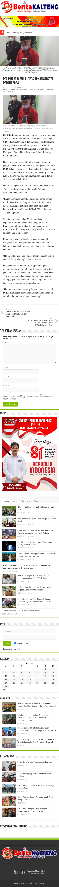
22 (45, 679)
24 (6, 683)
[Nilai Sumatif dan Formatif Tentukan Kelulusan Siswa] (9, 510)
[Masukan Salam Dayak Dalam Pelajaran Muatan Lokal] (9, 522)
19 (22, 679)
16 (53, 676)
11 (14, 676)
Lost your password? (11, 649)
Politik (32, 89)
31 (6, 686)
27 (29, 683)
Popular (6, 501)
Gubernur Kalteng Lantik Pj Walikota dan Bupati (21, 611)
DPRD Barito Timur (23, 89)
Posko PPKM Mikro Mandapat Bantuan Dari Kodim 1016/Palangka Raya (39, 321)
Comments (26, 501)
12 (22, 676)
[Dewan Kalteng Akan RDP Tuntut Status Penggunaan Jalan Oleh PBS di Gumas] (9, 579)
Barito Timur (10, 89)
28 (37, 683)
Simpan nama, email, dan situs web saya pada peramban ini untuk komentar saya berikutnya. (28, 396)
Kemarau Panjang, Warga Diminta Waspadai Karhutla (26, 32)
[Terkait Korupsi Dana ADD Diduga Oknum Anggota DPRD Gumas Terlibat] (9, 591)
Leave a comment (46, 89)
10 (6, 676)
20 (29, 679)
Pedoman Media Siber (36, 871)
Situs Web (7, 385)
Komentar (8, 342)
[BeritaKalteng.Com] (29, 7)
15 (45, 676)
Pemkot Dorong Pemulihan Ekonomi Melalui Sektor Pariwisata (18, 313)
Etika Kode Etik (21, 873)
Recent (15, 501)
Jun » (9, 689)
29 (45, 683)
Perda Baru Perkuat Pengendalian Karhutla (34, 762)
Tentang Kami (19, 871)
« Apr (4, 689)
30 (53, 683)
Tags (36, 501)
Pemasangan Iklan (36, 873)
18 (14, 679)
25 (14, 683)
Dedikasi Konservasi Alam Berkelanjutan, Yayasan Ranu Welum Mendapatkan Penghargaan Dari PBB (33, 717)
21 (37, 679)
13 (29, 676)
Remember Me (22, 643)
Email (6, 377)
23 (53, 679)
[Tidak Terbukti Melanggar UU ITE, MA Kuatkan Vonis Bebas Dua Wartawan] (9, 557)
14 (37, 676)
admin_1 (9, 88)
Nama (6, 368)
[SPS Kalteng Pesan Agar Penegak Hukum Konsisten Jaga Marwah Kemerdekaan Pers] (9, 603)
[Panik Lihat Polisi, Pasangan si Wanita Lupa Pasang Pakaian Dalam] (9, 546)
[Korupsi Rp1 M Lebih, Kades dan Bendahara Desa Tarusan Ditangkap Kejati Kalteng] (9, 534)
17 (6, 679)
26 (22, 683)
